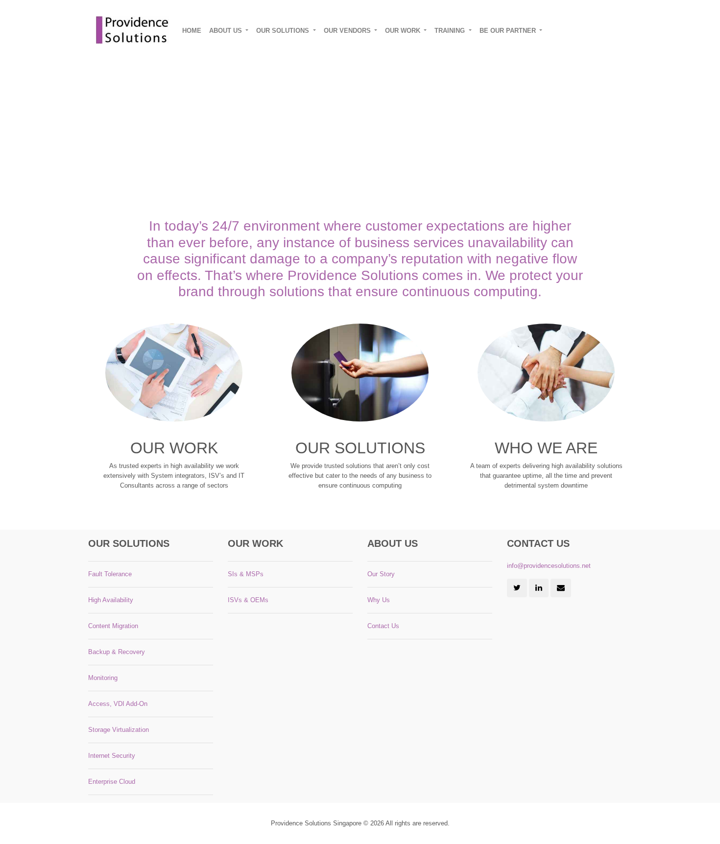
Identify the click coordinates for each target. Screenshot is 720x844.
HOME (191, 30)
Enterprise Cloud (111, 781)
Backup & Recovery (116, 652)
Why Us (378, 600)
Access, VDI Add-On (117, 703)
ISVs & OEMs (248, 600)
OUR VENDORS (348, 30)
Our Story (381, 574)
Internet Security (111, 755)
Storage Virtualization (118, 729)
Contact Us (383, 626)
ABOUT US (226, 30)
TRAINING (450, 30)
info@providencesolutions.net (549, 565)
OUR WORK (403, 30)
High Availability (110, 600)
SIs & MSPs (246, 574)
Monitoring (103, 677)
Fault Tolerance (110, 574)
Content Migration (113, 626)
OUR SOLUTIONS (283, 30)
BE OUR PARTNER (509, 30)
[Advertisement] (382, 124)
